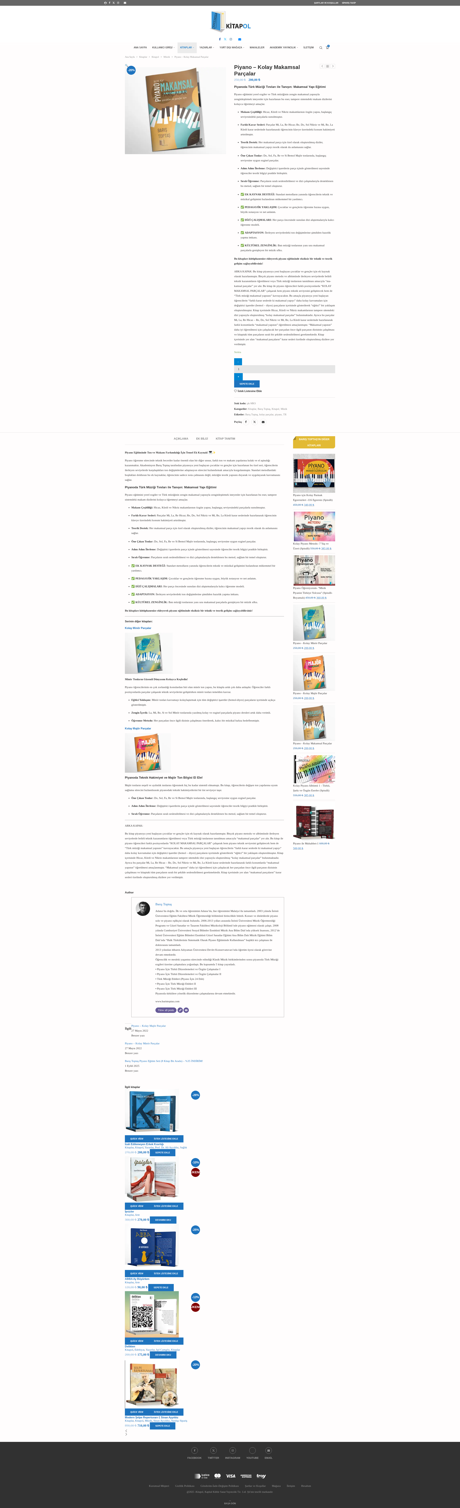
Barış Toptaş (264, 409)
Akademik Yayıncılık (283, 47)
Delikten (130, 1346)
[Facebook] (109, 3)
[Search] (321, 48)
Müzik (167, 57)
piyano (278, 414)
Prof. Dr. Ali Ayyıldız (167, 1147)
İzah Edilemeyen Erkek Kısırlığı (144, 1144)
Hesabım (306, 1485)
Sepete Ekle (247, 384)
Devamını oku (163, 1220)
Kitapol (155, 57)
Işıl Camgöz (163, 1349)
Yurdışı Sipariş (179, 1420)
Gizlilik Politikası (184, 1485)
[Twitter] (113, 3)
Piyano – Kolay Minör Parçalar (142, 1043)
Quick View (136, 1139)
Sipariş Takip (349, 3)
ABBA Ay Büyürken (137, 1278)
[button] (204, 1431)
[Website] (180, 1010)
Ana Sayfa (140, 47)
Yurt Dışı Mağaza (231, 47)
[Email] (125, 3)
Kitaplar (186, 47)
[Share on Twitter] (254, 422)
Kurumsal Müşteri (159, 1485)
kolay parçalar (266, 414)
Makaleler (257, 47)
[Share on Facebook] (246, 422)
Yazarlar (205, 47)
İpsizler (129, 1211)
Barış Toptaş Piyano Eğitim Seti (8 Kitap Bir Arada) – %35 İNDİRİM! (164, 1061)
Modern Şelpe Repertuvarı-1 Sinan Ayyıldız (151, 1417)
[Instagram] (118, 3)
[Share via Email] (263, 422)
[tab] (181, 438)
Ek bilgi (202, 438)
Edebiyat (139, 1349)
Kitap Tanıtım (225, 438)
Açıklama (181, 438)
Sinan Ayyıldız (161, 1420)
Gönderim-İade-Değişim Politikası (220, 1485)
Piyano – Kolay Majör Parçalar (148, 1025)
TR (284, 414)
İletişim (308, 47)
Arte (137, 1214)
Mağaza (276, 1485)
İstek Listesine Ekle (250, 391)
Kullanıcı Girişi (162, 47)
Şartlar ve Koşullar (326, 3)
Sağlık (183, 1147)
